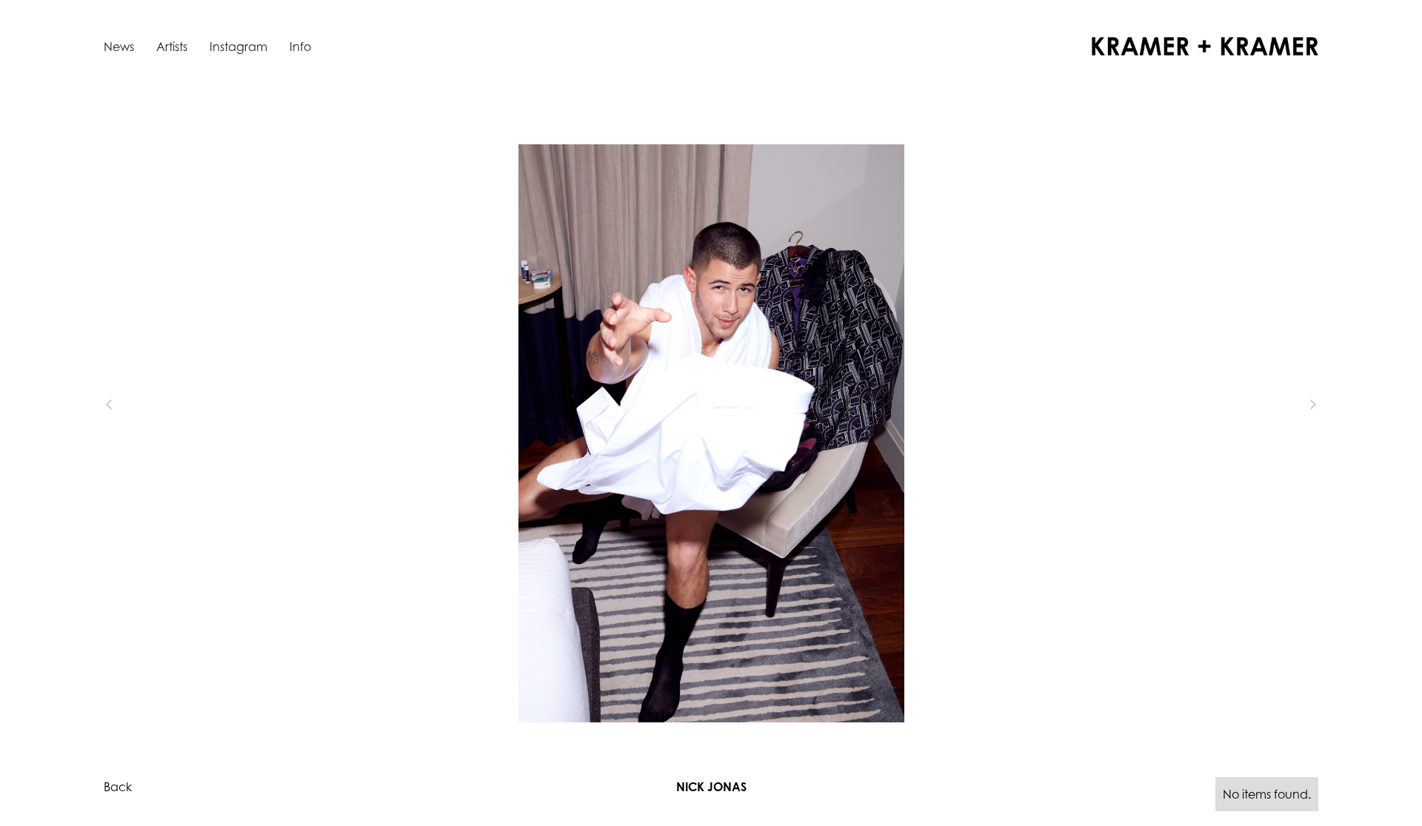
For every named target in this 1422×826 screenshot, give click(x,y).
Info (300, 46)
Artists (171, 46)
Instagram (238, 46)
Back (118, 786)
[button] (133, 404)
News (119, 46)
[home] (1205, 46)
